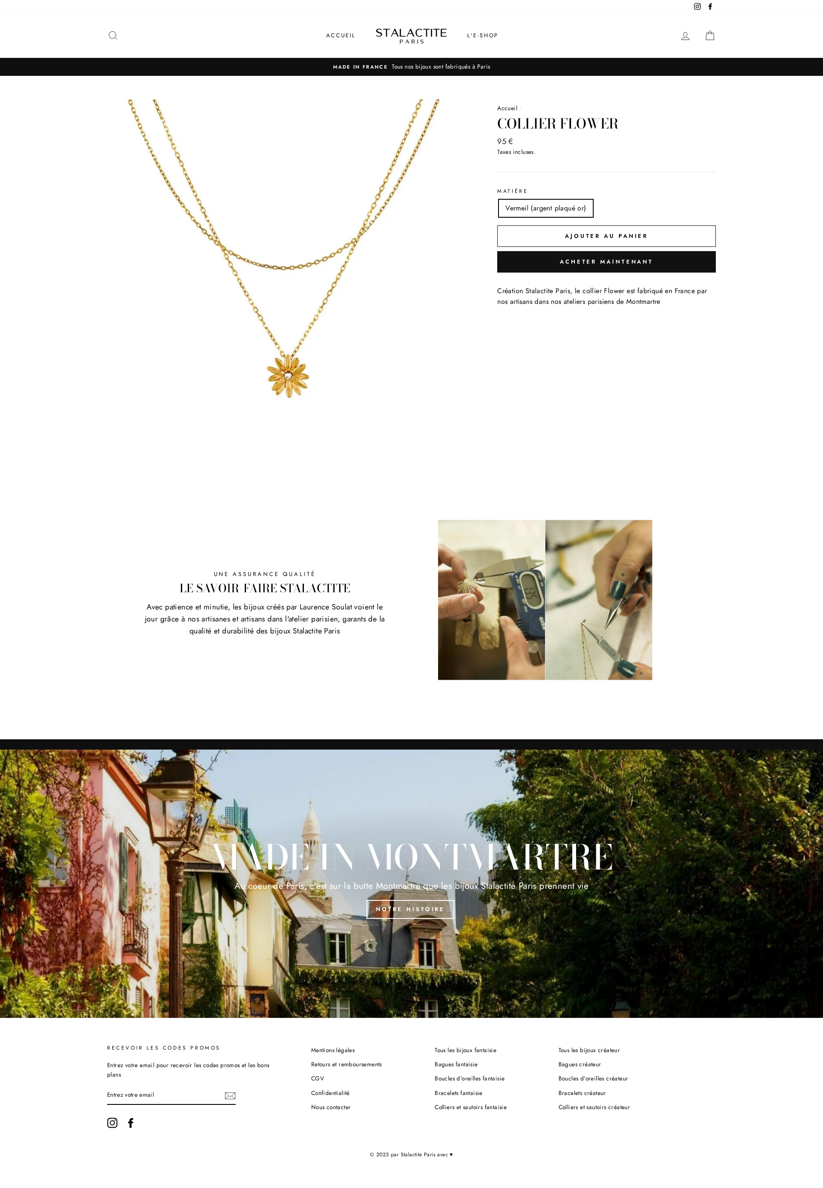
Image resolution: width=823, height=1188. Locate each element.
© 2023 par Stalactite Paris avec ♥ (411, 1154)
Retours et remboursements (346, 1064)
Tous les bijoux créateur (589, 1050)
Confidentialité (330, 1093)
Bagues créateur (580, 1064)
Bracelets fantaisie (459, 1093)
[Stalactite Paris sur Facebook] (131, 1123)
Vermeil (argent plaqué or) (545, 208)
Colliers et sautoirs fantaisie (471, 1107)
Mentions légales (332, 1050)
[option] (411, 67)
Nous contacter (331, 1107)
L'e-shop (483, 35)
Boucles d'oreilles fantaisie (470, 1078)
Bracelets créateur (582, 1093)
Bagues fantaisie (456, 1064)
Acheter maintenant (606, 262)
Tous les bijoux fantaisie (465, 1050)
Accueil (341, 35)
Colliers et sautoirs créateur (595, 1107)
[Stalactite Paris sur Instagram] (112, 1123)
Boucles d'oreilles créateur (593, 1078)
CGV (317, 1078)
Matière (512, 191)
